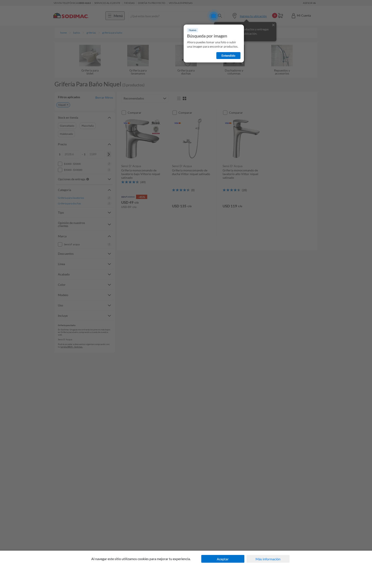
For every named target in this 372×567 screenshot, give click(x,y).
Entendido (228, 55)
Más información (268, 559)
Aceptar (223, 559)
